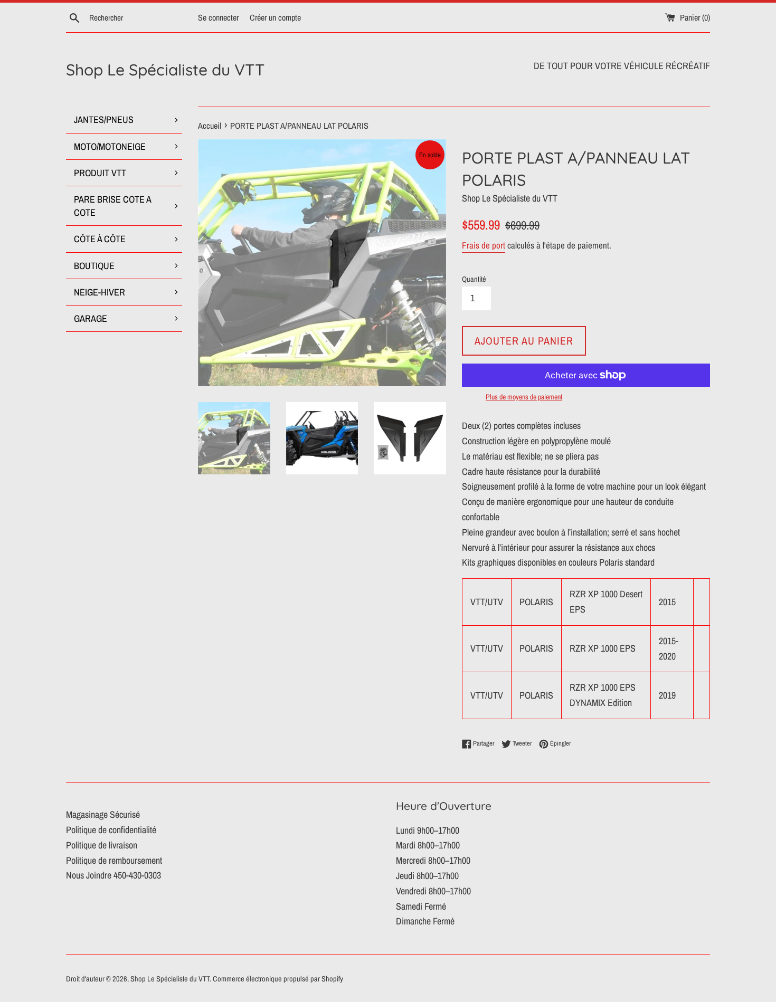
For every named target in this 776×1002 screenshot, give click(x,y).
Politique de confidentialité (111, 829)
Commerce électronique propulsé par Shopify (278, 979)
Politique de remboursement (114, 860)
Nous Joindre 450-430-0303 (113, 875)
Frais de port (483, 245)
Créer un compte (275, 17)
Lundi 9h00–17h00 (427, 830)
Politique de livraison (101, 845)
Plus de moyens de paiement (524, 397)
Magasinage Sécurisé (103, 814)
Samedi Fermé (421, 906)
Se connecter (218, 17)
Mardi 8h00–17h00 (428, 845)
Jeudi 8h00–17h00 (427, 875)
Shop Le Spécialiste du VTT (165, 70)
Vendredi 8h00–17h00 (433, 891)
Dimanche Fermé (425, 921)
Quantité (474, 279)
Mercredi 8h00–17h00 (433, 860)
